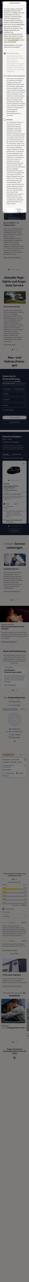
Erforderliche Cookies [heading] (13, 53)
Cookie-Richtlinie (13, 40)
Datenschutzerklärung (10, 42)
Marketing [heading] (10, 119)
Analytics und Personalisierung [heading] (16, 76)
